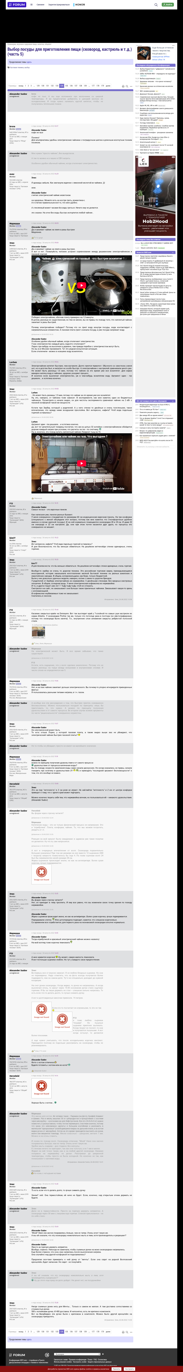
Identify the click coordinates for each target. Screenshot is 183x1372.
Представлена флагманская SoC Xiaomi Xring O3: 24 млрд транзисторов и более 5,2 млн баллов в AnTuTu (157, 274)
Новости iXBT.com (144, 252)
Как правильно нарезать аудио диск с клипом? (157, 436)
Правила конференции (77, 1359)
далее (108, 86)
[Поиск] (156, 4)
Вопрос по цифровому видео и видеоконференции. (151, 432)
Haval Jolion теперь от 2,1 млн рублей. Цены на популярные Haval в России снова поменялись (157, 294)
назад (21, 86)
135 (66, 86)
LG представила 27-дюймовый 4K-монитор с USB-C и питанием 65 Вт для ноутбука (156, 262)
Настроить (129, 1369)
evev (44, 1051)
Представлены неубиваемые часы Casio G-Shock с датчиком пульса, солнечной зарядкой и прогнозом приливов (156, 281)
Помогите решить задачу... (150, 412)
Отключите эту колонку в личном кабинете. (153, 447)
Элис (37, 644)
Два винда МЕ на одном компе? (151, 415)
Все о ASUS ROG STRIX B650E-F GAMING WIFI (157, 243)
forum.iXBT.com (104, 1365)
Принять (116, 1369)
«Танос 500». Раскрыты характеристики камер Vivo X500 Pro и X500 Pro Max (157, 305)
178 (97, 86)
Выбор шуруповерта (147, 78)
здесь (29, 62)
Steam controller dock (149, 248)
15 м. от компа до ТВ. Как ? (149, 409)
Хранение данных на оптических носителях (156, 86)
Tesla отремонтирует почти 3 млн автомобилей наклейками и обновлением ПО (157, 300)
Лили (41, 644)
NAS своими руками (147, 91)
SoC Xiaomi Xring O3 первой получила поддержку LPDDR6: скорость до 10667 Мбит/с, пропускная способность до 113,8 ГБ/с (157, 267)
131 (47, 86)
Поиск (90, 1359)
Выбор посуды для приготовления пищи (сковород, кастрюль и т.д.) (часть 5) (70, 51)
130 (42, 86)
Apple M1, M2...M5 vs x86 (148, 105)
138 (80, 86)
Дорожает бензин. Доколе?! (150, 94)
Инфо (129, 126)
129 (38, 86)
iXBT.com (58, 1365)
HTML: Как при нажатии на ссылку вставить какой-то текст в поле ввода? (156, 424)
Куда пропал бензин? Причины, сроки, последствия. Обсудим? (154, 119)
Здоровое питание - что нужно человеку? (156, 81)
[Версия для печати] (123, 86)
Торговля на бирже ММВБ (149, 153)
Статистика (102, 1359)
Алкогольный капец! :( (148, 142)
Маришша (38, 498)
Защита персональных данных (99, 1362)
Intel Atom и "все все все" (149, 150)
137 (75, 86)
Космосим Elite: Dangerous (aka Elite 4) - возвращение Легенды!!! (155, 138)
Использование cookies (63, 1362)
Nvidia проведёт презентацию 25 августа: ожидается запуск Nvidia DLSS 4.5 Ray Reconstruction (155, 287)
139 (85, 86)
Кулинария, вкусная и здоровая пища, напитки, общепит (29, 44)
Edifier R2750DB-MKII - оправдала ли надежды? (157, 74)
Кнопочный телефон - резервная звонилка (156, 132)
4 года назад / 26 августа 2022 (117, 94)
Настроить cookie (79, 1362)
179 (102, 86)
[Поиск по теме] (127, 86)
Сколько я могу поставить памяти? (153, 428)
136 (71, 86)
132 (52, 86)
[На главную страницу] (17, 4)
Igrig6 (41, 238)
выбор (27, 67)
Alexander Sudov (40, 1071)
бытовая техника (17, 67)
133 (56, 86)
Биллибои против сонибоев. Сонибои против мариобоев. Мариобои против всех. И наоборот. (157, 128)
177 (93, 86)
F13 (36, 238)
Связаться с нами (61, 1359)
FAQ (95, 1359)
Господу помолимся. (147, 123)
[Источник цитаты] (44, 132)
